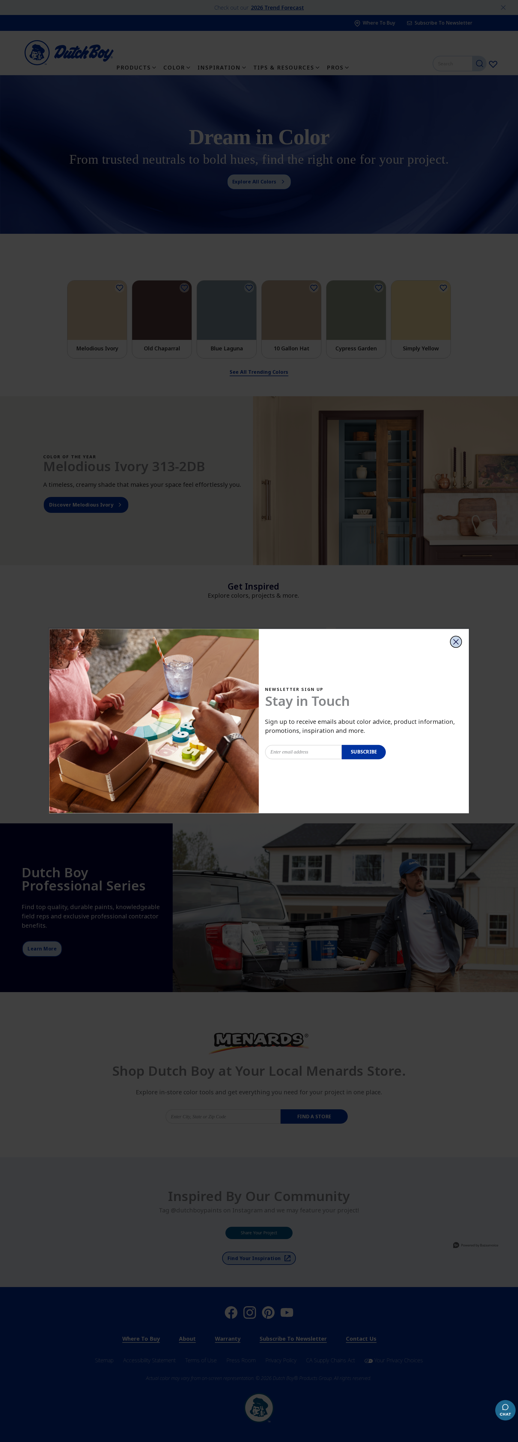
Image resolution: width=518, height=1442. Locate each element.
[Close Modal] (456, 641)
